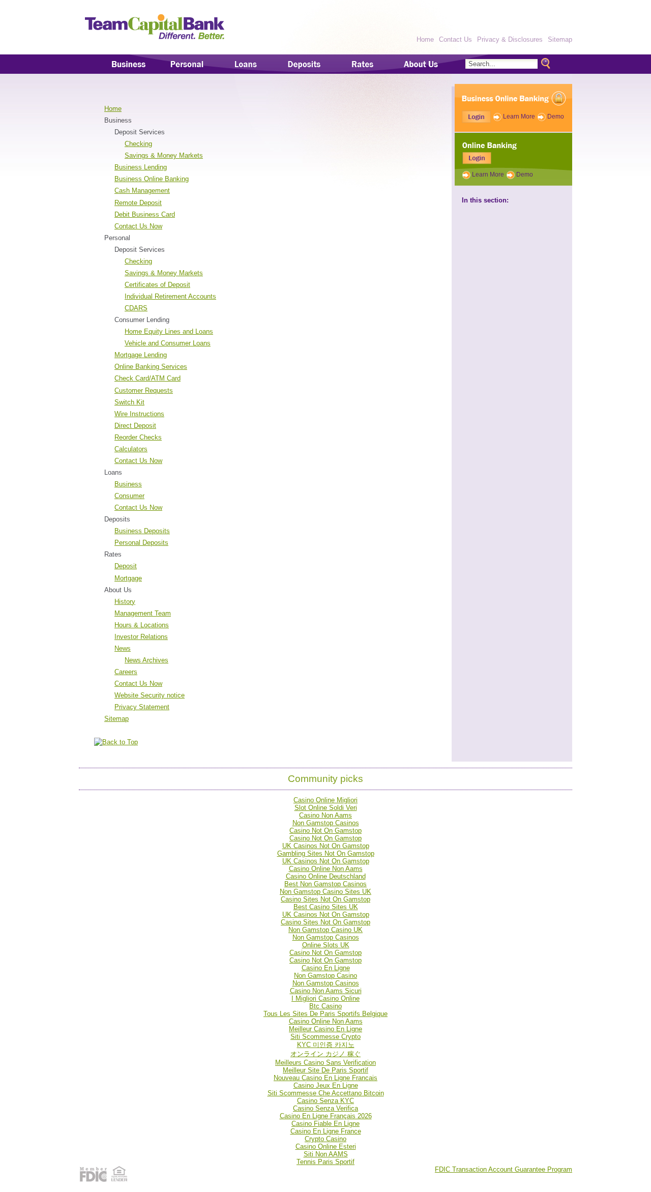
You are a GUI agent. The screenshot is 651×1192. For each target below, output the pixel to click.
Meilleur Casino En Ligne (325, 1029)
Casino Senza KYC (325, 1100)
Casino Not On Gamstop (325, 830)
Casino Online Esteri (325, 1146)
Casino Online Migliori (325, 800)
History (124, 601)
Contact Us (455, 39)
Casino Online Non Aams (326, 869)
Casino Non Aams (325, 815)
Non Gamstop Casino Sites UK (325, 891)
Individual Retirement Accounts (170, 296)
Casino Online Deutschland (326, 876)
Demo (555, 116)
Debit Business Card (144, 214)
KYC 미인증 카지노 (325, 1045)
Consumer (129, 496)
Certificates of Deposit (157, 284)
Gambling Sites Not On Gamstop (325, 853)
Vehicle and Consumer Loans (168, 343)
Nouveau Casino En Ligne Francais (325, 1078)
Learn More (519, 116)
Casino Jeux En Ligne (325, 1085)
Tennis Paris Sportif (325, 1162)
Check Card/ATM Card (147, 378)
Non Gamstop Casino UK (325, 930)
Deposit (125, 566)
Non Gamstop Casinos (325, 823)
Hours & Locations (141, 625)
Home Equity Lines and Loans (169, 331)
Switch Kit (129, 402)
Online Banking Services (150, 366)
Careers (125, 672)
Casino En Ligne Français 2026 (326, 1116)
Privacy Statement (141, 707)
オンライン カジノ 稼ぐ (325, 1054)
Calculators (130, 449)
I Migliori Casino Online (325, 998)
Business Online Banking (151, 179)
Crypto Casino (325, 1139)
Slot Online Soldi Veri (325, 807)
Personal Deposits (141, 542)
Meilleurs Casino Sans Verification (325, 1062)
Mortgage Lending (140, 355)
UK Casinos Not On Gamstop (325, 846)
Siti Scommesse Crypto (325, 1036)
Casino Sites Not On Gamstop (325, 899)
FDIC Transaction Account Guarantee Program (503, 1169)
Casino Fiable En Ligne (325, 1123)
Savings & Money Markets (164, 155)
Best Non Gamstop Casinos (325, 884)
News (122, 648)
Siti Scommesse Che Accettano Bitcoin (326, 1093)
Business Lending (140, 167)
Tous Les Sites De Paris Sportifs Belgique (325, 1013)
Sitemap (560, 39)
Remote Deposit (138, 203)
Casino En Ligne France (325, 1131)
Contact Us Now (138, 226)
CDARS (136, 308)
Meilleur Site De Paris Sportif (325, 1070)
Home (425, 39)
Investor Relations (141, 637)
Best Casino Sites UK (325, 907)
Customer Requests (143, 390)
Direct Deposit (135, 425)
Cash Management (142, 190)
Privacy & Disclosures (510, 39)
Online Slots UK (325, 945)
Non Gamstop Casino (325, 975)
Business (128, 484)
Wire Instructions (139, 414)
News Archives (146, 660)
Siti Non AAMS (326, 1154)
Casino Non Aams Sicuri (326, 991)
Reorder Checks (138, 437)
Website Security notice (149, 695)
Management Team (142, 613)
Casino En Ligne (326, 968)
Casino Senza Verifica (325, 1108)
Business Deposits (142, 531)
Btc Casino (325, 1006)
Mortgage (128, 578)
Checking (138, 144)
